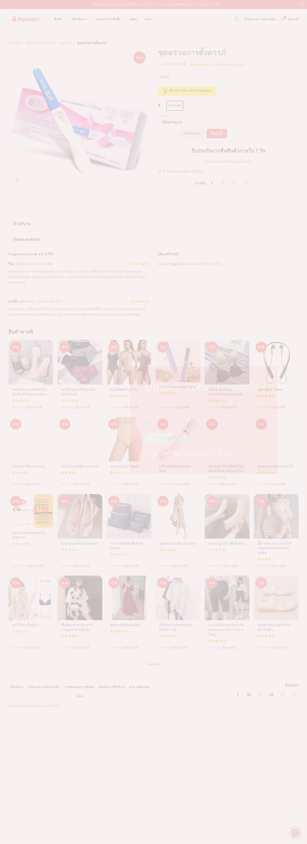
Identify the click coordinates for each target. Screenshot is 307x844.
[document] (153, 422)
